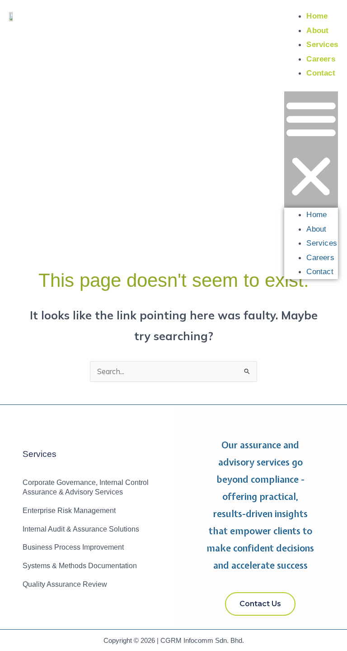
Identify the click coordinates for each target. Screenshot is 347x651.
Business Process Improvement (73, 547)
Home (317, 16)
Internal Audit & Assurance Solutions (81, 529)
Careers (320, 59)
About (317, 30)
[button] (311, 149)
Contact (320, 73)
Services (322, 44)
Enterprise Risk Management (69, 510)
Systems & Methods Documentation (80, 566)
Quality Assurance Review (65, 584)
